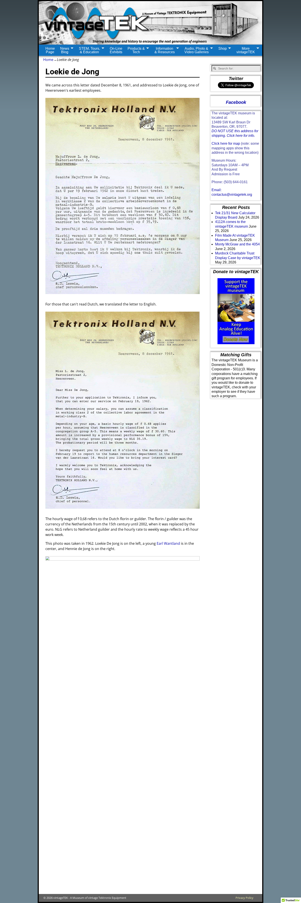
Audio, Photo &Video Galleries (196, 50)
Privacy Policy (244, 898)
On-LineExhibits (116, 50)
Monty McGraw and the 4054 (237, 244)
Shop (222, 48)
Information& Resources (164, 50)
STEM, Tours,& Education (89, 50)
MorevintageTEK (245, 50)
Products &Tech (136, 50)
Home (48, 59)
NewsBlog (64, 50)
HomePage (50, 50)
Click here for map (226, 143)
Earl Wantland (168, 543)
